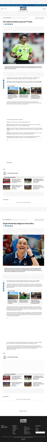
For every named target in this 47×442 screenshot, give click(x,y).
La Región (13, 5)
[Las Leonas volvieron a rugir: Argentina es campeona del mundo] (6, 181)
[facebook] (7, 24)
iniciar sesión (21, 202)
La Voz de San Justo (12, 173)
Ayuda (32, 437)
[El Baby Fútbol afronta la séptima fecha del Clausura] (6, 187)
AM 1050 (35, 5)
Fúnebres (21, 5)
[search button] (2, 5)
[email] (10, 24)
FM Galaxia (39, 5)
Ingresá (44, 8)
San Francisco (8, 5)
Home (4, 5)
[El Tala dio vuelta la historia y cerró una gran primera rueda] (28, 187)
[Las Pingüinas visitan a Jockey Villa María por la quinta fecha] (28, 181)
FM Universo (44, 5)
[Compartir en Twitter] (8, 24)
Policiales (17, 5)
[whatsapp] (5, 24)
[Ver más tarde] (3, 24)
